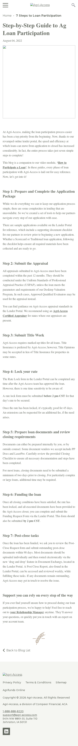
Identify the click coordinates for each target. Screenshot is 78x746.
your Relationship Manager (27, 612)
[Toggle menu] (5, 5)
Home (7, 15)
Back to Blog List (18, 650)
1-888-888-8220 (13, 711)
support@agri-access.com (20, 715)
